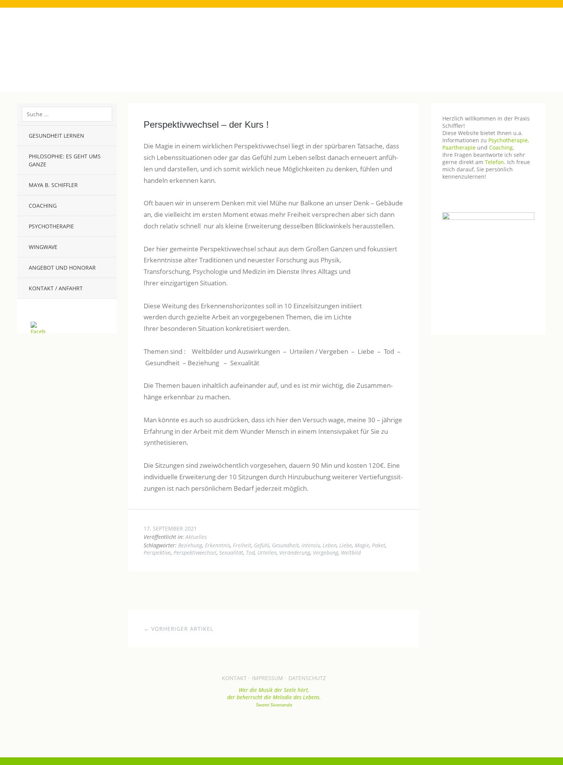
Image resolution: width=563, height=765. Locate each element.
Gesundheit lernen (56, 135)
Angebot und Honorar (62, 267)
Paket (378, 545)
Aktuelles (196, 536)
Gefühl (261, 545)
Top (274, 726)
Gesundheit (285, 545)
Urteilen (267, 552)
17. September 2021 (170, 528)
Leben (329, 545)
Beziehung (190, 545)
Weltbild (351, 552)
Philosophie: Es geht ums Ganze (65, 160)
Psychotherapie (51, 226)
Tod (250, 552)
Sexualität (231, 552)
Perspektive (157, 552)
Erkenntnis (217, 545)
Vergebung (325, 552)
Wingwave (43, 247)
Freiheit (242, 545)
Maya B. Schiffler (53, 185)
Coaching (43, 205)
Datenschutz (307, 678)
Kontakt (234, 678)
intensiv (310, 545)
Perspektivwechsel (194, 552)
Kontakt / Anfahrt (56, 288)
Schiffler (281, 39)
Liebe (345, 545)
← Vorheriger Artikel (178, 628)
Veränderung (294, 552)
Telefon (494, 162)
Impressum (267, 678)
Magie (362, 545)
